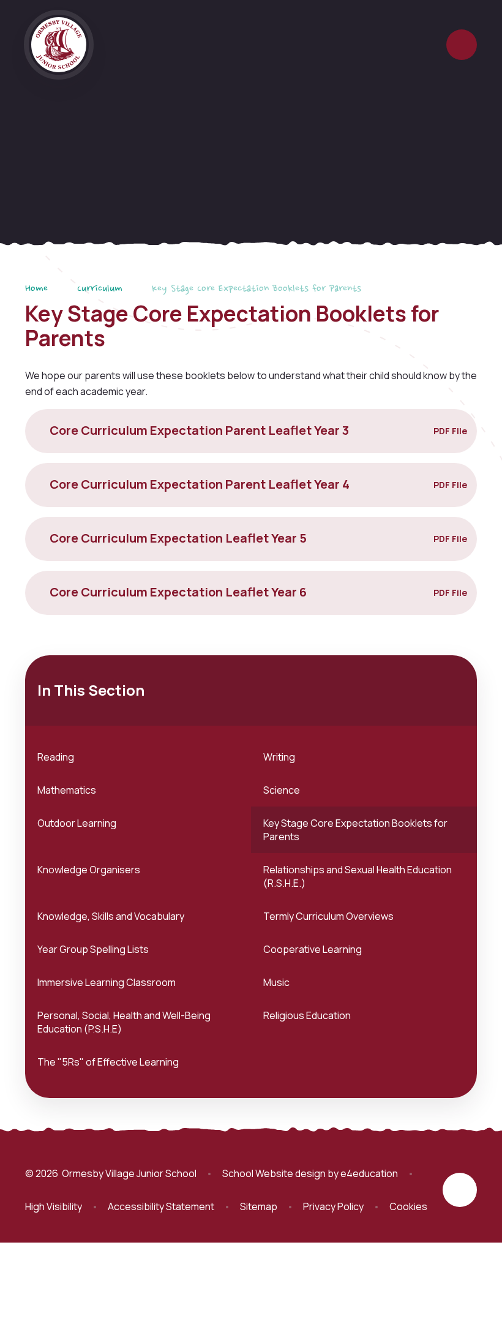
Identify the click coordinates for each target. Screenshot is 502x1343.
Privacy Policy (333, 1206)
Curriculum (99, 289)
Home (36, 289)
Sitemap (258, 1206)
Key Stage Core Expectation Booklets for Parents (256, 289)
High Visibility (53, 1206)
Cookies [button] (408, 1206)
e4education (369, 1173)
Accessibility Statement (161, 1206)
